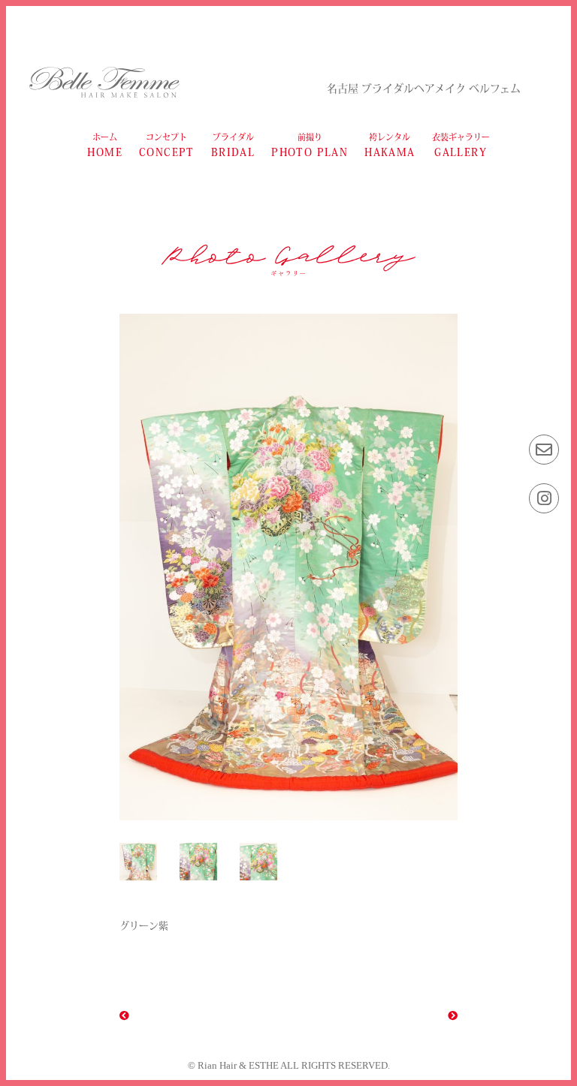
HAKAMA (389, 145)
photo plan (309, 145)
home (104, 145)
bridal (233, 145)
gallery (461, 145)
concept (167, 145)
